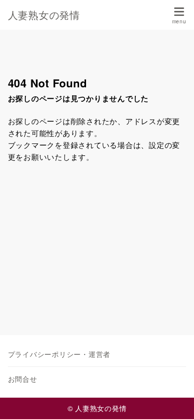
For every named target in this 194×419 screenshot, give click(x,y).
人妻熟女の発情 (44, 15)
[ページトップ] (174, 399)
